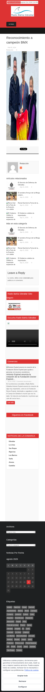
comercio (18, 614)
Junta (28, 629)
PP (8, 646)
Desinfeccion (19, 618)
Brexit (26, 611)
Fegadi (18, 621)
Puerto (19, 646)
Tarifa (11, 459)
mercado (31, 636)
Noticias (9, 639)
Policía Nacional (31, 643)
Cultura (25, 614)
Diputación (29, 618)
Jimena (11, 462)
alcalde (9, 607)
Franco (23, 625)
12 (16, 578)
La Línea (12, 445)
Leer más (11, 402)
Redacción (9, 50)
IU (23, 629)
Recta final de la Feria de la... (28, 203)
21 (24, 582)
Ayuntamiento (11, 611)
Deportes (10, 618)
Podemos (10, 643)
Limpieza (26, 632)
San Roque (13, 448)
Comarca (10, 614)
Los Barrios (13, 455)
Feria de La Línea (12, 625)
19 (16, 582)
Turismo (19, 650)
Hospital (17, 629)
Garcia (29, 625)
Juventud (10, 632)
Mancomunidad (21, 636)
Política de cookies (31, 670)
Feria (24, 621)
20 (20, 582)
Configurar (22, 687)
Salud (26, 646)
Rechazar (22, 681)
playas (24, 639)
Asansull (31, 607)
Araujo (24, 607)
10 (8, 578)
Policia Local (19, 643)
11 (12, 578)
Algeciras (12, 452)
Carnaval (34, 611)
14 (24, 578)
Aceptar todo (22, 676)
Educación (10, 621)
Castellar (12, 466)
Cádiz (32, 614)
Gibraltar (12, 441)
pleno (30, 639)
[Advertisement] (22, 495)
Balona (20, 611)
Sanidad (32, 646)
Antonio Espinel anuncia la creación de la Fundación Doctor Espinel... (21, 376)
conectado (26, 278)
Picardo (17, 639)
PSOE (13, 646)
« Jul (8, 594)
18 (12, 582)
